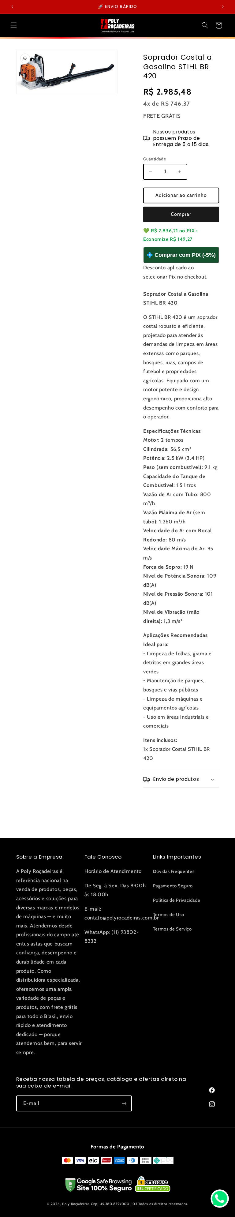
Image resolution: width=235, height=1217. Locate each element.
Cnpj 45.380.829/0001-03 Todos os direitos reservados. (139, 1204)
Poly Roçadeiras (76, 1204)
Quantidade (154, 158)
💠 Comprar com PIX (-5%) (181, 255)
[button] (13, 25)
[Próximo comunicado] (222, 6)
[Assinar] (124, 1103)
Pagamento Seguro (173, 886)
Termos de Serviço (172, 929)
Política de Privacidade (176, 900)
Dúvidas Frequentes (173, 871)
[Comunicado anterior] (12, 6)
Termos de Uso (168, 914)
